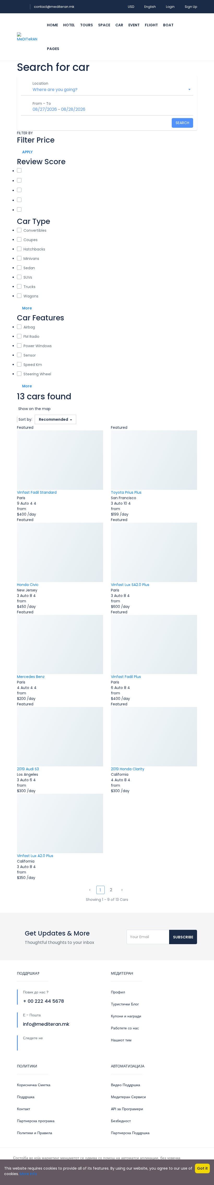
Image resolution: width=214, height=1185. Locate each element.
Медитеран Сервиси (128, 1097)
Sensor (29, 355)
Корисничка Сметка (33, 1085)
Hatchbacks (34, 249)
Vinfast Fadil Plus (126, 676)
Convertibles (34, 230)
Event (134, 25)
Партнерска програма (36, 1120)
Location (40, 83)
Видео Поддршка (125, 1085)
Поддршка (25, 1097)
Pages (53, 48)
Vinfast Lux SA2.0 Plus (130, 584)
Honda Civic (28, 584)
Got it (202, 1168)
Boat (168, 25)
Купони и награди (126, 1016)
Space (104, 25)
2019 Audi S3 (28, 769)
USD (131, 6)
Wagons (30, 296)
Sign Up (191, 6)
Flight (151, 25)
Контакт (23, 1108)
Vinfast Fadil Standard (37, 492)
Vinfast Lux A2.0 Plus (35, 855)
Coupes (30, 239)
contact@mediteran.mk (54, 6)
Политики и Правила (34, 1132)
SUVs (27, 277)
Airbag (29, 327)
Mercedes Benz (31, 676)
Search (182, 122)
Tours (86, 25)
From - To (42, 103)
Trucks (29, 286)
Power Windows (37, 346)
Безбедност (121, 1120)
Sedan (29, 268)
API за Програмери (127, 1108)
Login (170, 6)
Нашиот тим (121, 1040)
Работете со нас (125, 1028)
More (27, 308)
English (150, 6)
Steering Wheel (37, 374)
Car (119, 25)
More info (28, 1173)
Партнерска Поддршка (130, 1132)
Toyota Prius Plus (126, 492)
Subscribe (183, 937)
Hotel (69, 25)
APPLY (27, 152)
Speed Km (32, 364)
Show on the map (34, 408)
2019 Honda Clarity (127, 769)
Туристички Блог (125, 1004)
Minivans (31, 258)
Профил (118, 992)
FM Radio (31, 336)
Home (52, 25)
